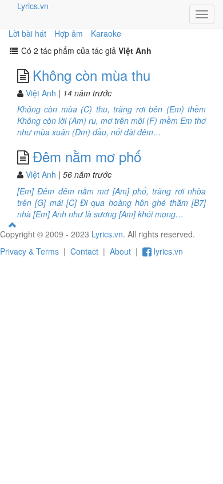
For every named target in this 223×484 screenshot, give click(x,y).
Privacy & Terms (29, 251)
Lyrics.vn (33, 5)
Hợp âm (68, 33)
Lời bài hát (27, 33)
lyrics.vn (167, 251)
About (120, 251)
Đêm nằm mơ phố (87, 156)
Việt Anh (41, 93)
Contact (84, 251)
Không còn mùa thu (91, 75)
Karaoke (106, 33)
